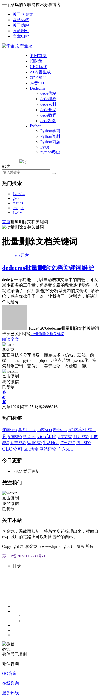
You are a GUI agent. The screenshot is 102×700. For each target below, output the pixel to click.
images (18, 208)
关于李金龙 (23, 14)
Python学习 (50, 131)
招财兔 (36, 61)
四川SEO (83, 443)
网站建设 (47, 449)
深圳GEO (34, 443)
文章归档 (21, 36)
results (18, 203)
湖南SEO (15, 437)
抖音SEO (38, 83)
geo (16, 198)
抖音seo (29, 437)
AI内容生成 (40, 72)
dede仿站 (48, 93)
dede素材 (48, 104)
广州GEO (67, 443)
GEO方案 (31, 449)
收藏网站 (21, 31)
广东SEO (65, 449)
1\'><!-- (19, 193)
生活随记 (51, 442)
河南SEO (9, 430)
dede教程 (48, 115)
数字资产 (38, 77)
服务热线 (10, 693)
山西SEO (44, 430)
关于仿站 (21, 25)
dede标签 (48, 120)
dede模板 (48, 98)
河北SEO (81, 437)
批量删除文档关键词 (47, 334)
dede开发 (48, 109)
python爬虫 (50, 152)
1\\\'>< (18, 212)
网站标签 (21, 20)
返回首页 (38, 55)
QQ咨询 (9, 673)
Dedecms (37, 88)
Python (36, 126)
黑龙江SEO (27, 430)
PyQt (44, 147)
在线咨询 (10, 683)
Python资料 (50, 136)
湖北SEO (60, 430)
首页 (6, 221)
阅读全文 (10, 339)
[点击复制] (4, 392)
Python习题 (50, 142)
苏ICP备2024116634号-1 (24, 556)
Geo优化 (46, 436)
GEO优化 (38, 66)
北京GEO (65, 437)
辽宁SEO (18, 442)
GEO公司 (12, 449)
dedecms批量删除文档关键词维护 (48, 267)
